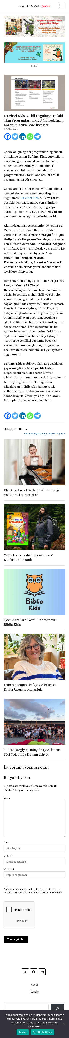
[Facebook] (7, 136)
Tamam (23, 1032)
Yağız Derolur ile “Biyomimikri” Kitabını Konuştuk (28, 557)
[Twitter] (15, 136)
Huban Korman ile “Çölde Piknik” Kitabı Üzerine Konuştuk (30, 687)
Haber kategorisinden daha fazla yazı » (44, 433)
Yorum (7, 797)
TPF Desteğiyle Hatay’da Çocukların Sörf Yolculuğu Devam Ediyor (32, 752)
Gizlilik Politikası (42, 1032)
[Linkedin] (22, 136)
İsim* (6, 842)
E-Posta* (8, 855)
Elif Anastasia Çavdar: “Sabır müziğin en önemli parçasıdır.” (32, 492)
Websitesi (9, 869)
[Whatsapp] (30, 136)
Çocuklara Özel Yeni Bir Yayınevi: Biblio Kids (30, 622)
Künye (35, 984)
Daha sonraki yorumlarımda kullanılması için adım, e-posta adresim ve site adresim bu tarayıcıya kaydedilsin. (33, 891)
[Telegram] (37, 136)
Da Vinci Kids (29, 198)
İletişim (34, 991)
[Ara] (57, 1008)
